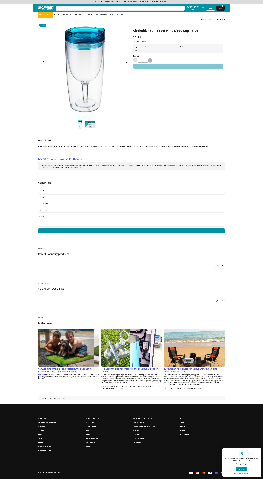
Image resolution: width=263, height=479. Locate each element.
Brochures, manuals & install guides (144, 426)
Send (131, 231)
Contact (182, 430)
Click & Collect (137, 442)
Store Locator (184, 434)
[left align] (43, 62)
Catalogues (136, 430)
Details (77, 159)
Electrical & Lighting (44, 446)
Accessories (42, 418)
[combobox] (122, 8)
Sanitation (41, 434)
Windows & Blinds (90, 426)
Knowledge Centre (138, 422)
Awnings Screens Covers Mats (47, 422)
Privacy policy (137, 434)
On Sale (87, 434)
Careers (182, 426)
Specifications (47, 159)
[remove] (135, 60)
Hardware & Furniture (92, 418)
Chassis (40, 442)
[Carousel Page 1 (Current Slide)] (80, 124)
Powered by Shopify (54, 473)
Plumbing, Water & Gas (44, 450)
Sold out (136, 56)
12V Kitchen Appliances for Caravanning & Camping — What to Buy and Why (192, 370)
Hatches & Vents (90, 422)
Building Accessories (91, 438)
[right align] (126, 62)
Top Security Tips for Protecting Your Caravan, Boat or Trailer (129, 370)
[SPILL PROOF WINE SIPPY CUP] (85, 69)
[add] (150, 60)
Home (202, 20)
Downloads (64, 159)
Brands (87, 446)
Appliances (41, 426)
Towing (40, 438)
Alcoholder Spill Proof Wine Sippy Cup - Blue (165, 30)
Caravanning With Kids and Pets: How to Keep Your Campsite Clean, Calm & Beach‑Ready (64, 370)
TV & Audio (41, 430)
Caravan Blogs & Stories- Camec (142, 418)
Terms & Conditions (138, 438)
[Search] (60, 8)
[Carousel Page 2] (90, 124)
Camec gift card (90, 442)
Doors (87, 430)
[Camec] (46, 8)
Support (182, 418)
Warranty (183, 422)
